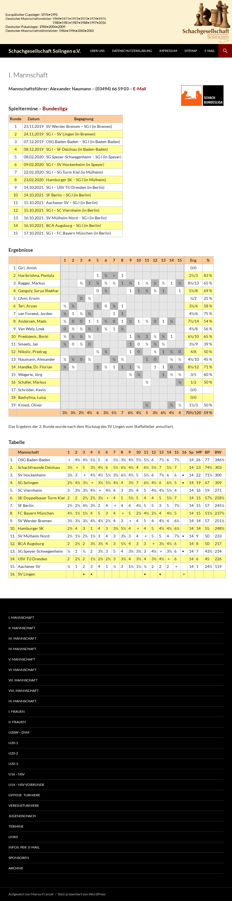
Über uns (97, 51)
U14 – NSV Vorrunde (26, 784)
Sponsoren (18, 858)
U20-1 (13, 743)
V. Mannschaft (21, 659)
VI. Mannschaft (22, 670)
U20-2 (13, 753)
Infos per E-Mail (24, 847)
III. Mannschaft (22, 638)
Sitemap (190, 51)
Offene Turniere (24, 795)
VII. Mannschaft (23, 680)
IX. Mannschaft (22, 701)
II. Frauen (17, 722)
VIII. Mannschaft (23, 690)
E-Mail (210, 51)
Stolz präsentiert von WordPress (82, 894)
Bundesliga (54, 108)
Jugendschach (22, 816)
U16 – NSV (16, 774)
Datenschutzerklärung (132, 51)
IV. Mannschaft (22, 649)
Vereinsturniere (23, 805)
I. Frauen (16, 711)
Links (13, 837)
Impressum (168, 51)
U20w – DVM (18, 732)
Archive (15, 868)
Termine (15, 826)
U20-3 (13, 764)
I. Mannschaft (21, 617)
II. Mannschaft (21, 628)
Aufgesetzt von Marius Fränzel (30, 894)
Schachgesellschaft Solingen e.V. (44, 51)
